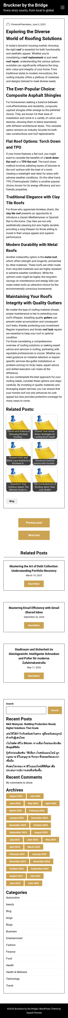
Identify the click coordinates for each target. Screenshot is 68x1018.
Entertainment (14, 938)
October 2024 (16, 868)
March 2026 (15, 810)
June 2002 (33, 883)
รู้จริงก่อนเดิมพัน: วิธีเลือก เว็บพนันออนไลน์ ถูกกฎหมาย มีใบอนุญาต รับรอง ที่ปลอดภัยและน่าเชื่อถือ (32, 756)
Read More (34, 583)
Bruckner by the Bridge (25, 5)
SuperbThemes (34, 1012)
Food (9, 958)
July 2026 (35, 796)
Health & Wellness (16, 972)
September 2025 (18, 832)
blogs (9, 918)
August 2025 (41, 832)
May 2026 (33, 803)
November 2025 (17, 825)
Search (10, 703)
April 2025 (14, 847)
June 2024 (14, 883)
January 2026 (16, 818)
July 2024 (35, 876)
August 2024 (16, 876)
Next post (34, 535)
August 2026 (16, 796)
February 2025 (17, 854)
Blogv (9, 924)
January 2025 (39, 854)
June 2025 (32, 839)
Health (10, 965)
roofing (36, 349)
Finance (10, 951)
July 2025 (14, 839)
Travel (9, 985)
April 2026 (51, 803)
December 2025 (39, 818)
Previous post (34, 522)
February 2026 (36, 810)
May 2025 (51, 839)
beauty (10, 904)
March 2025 (34, 847)
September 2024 (40, 868)
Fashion (11, 945)
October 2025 (41, 825)
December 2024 (17, 861)
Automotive (12, 897)
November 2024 (41, 861)
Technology (13, 978)
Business (11, 931)
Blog (11, 501)
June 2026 (14, 803)
